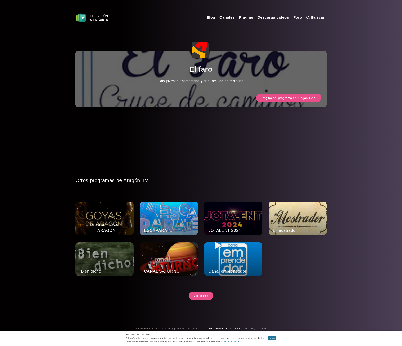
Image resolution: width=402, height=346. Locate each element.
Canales (227, 17)
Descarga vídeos (273, 17)
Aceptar (272, 338)
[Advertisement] (201, 147)
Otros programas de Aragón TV (111, 180)
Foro (297, 17)
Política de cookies (231, 341)
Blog (210, 17)
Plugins (246, 17)
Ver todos (201, 295)
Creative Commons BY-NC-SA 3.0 (222, 328)
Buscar (317, 17)
